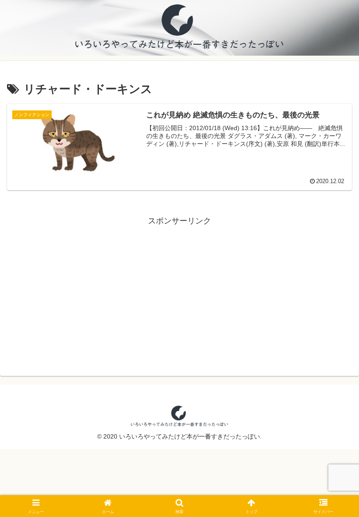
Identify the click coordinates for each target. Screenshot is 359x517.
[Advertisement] (179, 289)
